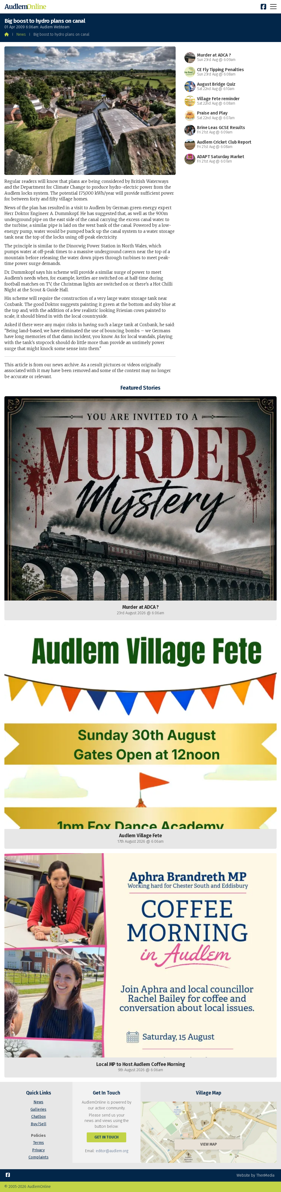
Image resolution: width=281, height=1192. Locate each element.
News (21, 34)
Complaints (39, 1157)
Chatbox (38, 1116)
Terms (38, 1142)
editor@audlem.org (112, 1151)
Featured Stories (140, 387)
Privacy (38, 1150)
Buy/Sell (38, 1124)
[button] (273, 6)
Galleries (38, 1109)
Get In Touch (106, 1137)
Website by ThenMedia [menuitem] (255, 1175)
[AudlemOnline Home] (26, 6)
